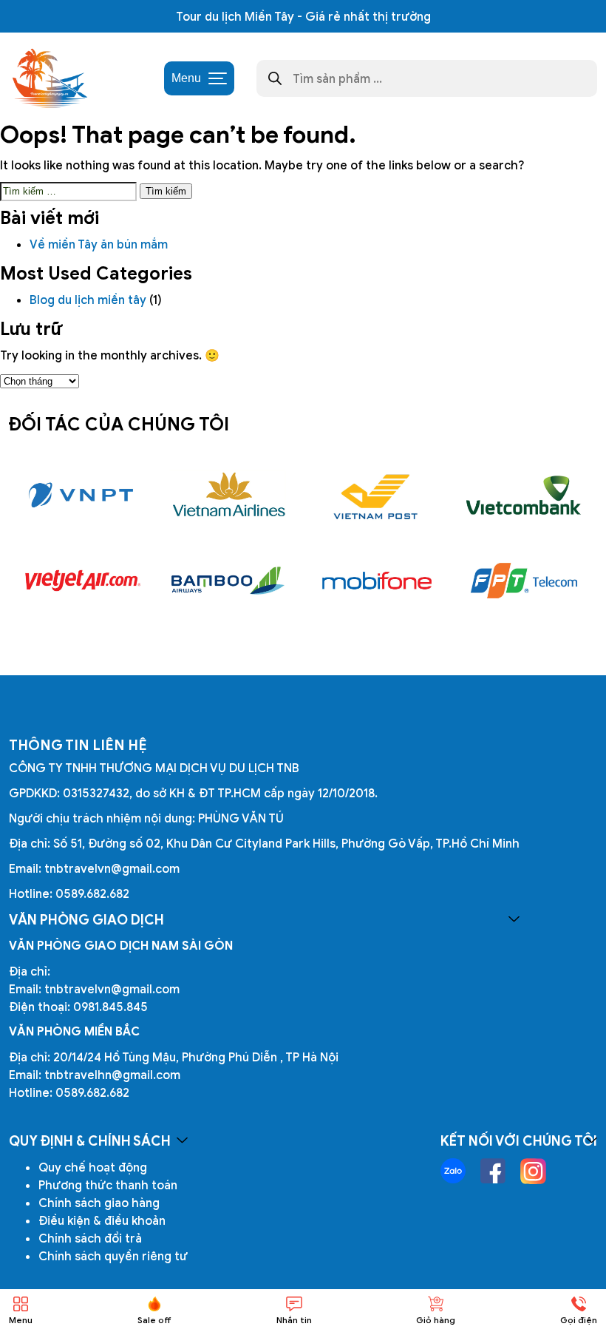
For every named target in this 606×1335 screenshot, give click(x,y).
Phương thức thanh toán (107, 1184)
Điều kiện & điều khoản (102, 1220)
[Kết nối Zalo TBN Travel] (453, 1170)
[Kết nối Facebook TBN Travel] (492, 1170)
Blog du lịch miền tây (88, 299)
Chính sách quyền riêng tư (113, 1255)
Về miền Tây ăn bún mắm (100, 244)
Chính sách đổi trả (90, 1238)
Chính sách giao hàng (99, 1202)
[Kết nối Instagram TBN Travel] (533, 1171)
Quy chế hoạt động (92, 1167)
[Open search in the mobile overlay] (426, 78)
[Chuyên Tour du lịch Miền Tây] (49, 78)
